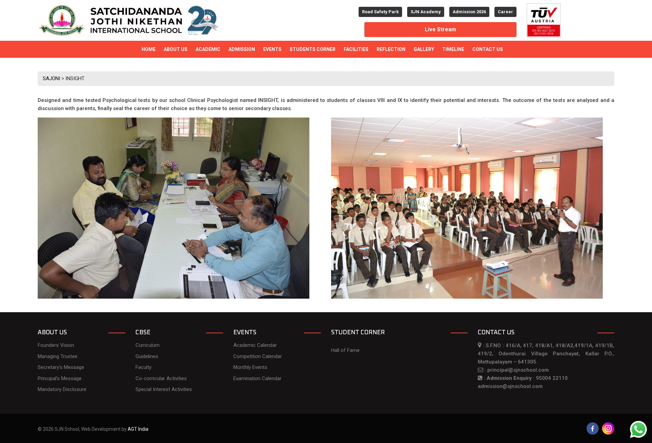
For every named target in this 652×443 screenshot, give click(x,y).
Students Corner (313, 49)
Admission (242, 49)
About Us (175, 49)
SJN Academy (426, 11)
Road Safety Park (380, 11)
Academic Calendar (255, 345)
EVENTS (272, 49)
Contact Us (487, 49)
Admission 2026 (469, 11)
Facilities (356, 49)
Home (149, 49)
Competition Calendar (257, 356)
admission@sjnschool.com (510, 386)
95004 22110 (552, 378)
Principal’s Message (60, 378)
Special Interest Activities (163, 389)
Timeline (453, 49)
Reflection (391, 49)
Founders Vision (56, 345)
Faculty (143, 367)
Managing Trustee (57, 356)
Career (505, 11)
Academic (208, 49)
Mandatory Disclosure (62, 389)
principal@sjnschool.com (518, 370)
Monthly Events (250, 367)
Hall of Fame (345, 350)
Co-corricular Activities (161, 378)
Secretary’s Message (61, 367)
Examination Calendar (257, 378)
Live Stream (440, 29)
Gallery (424, 49)
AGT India (138, 429)
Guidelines (146, 356)
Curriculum (147, 345)
